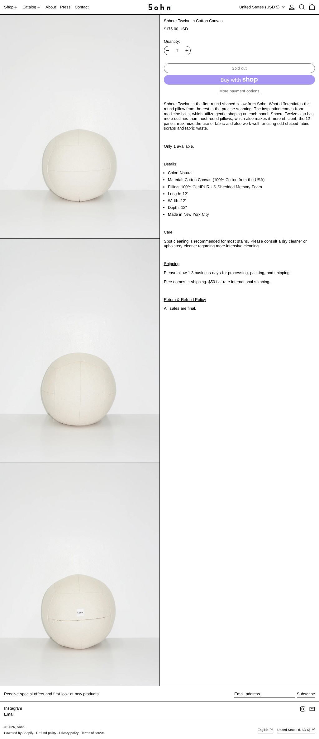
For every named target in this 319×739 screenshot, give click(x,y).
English (263, 730)
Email (9, 714)
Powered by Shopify (18, 733)
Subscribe (306, 694)
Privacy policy (69, 733)
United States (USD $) (260, 7)
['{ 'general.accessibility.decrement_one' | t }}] (167, 50)
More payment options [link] (239, 91)
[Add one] (186, 50)
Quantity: (172, 41)
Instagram (13, 708)
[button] (302, 7)
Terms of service (93, 733)
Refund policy (46, 733)
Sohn (21, 727)
